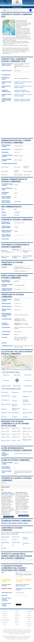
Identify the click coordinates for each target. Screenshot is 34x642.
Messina (3, 440)
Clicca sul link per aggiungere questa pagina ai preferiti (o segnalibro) (24, 580)
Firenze (14, 434)
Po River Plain (15, 537)
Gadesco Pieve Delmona (16, 409)
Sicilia (29, 613)
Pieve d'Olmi (5, 37)
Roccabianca (15, 412)
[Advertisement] (17, 120)
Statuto (16, 231)
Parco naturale (5, 239)
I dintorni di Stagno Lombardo (11, 529)
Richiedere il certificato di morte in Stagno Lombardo (22, 86)
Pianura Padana (5, 537)
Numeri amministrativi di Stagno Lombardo (14, 180)
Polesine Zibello (21, 37)
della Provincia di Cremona (21, 22)
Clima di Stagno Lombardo (15, 460)
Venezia (25, 437)
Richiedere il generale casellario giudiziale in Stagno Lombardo (22, 100)
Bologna (3, 434)
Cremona (25, 38)
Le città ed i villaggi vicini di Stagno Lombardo (16, 353)
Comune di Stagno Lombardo (16, 219)
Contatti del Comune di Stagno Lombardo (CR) (13, 60)
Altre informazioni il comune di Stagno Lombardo (16, 449)
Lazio (17, 611)
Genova (25, 431)
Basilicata (5, 613)
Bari (24, 434)
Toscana (29, 615)
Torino (2, 431)
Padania (25, 537)
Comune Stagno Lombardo (28, 6)
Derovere (25, 416)
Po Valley (3, 548)
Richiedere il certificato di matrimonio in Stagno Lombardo (22, 91)
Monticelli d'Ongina (27, 412)
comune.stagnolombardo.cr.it (21, 78)
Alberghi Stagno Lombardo (16, 521)
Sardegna (29, 611)
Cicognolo (14, 416)
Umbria (29, 621)
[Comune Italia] (17, 4)
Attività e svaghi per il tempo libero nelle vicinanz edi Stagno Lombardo (16, 556)
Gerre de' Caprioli (27, 391)
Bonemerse (13, 37)
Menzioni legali (7, 636)
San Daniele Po (28, 386)
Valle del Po (26, 543)
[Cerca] (30, 10)
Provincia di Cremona (16, 6)
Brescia (25, 439)
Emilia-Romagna (4, 619)
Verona (14, 437)
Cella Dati (3, 409)
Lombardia (17, 212)
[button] (3, 357)
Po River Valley (16, 542)
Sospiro (14, 396)
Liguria (17, 613)
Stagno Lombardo (20, 20)
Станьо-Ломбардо (5, 257)
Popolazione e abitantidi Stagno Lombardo (14, 277)
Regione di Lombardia (6, 6)
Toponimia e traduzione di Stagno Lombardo (15, 246)
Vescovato (4, 416)
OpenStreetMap (23, 369)
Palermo (14, 431)
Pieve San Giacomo (14, 405)
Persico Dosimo (27, 404)
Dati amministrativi (11, 207)
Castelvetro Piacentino (26, 400)
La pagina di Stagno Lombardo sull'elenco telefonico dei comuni (13, 568)
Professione (3, 482)
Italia (15, 209)
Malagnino (25, 396)
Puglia (17, 624)
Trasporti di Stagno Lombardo (12, 263)
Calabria (5, 615)
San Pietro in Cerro (6, 412)
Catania (3, 437)
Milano (13, 428)
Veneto (29, 626)
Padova (14, 440)
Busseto (25, 409)
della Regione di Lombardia (23, 23)
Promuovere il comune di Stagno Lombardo (22, 585)
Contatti (24, 636)
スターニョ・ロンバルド (17, 251)
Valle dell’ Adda (5, 542)
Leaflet (12, 369)
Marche (17, 617)
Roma (2, 428)
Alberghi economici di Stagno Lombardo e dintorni (14, 523)
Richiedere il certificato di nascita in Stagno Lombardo (23, 82)
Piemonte (17, 621)
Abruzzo (5, 611)
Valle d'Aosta (29, 623)
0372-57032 (17, 70)
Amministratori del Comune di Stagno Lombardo (16, 141)
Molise (17, 619)
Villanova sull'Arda (6, 386)
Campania (5, 617)
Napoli (24, 428)
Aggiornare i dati (6, 53)
